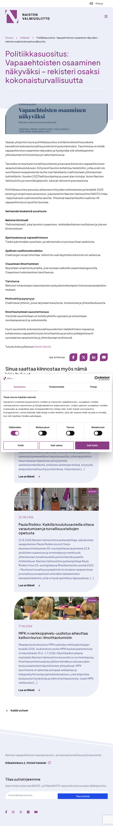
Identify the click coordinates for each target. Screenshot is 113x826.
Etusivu (9, 37)
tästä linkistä (43, 346)
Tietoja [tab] (93, 387)
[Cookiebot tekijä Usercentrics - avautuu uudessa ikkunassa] (97, 378)
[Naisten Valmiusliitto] (27, 16)
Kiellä (21, 445)
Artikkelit (25, 37)
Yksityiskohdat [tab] (56, 387)
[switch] (42, 433)
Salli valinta (56, 445)
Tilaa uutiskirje (83, 796)
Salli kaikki (92, 445)
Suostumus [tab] (20, 387)
